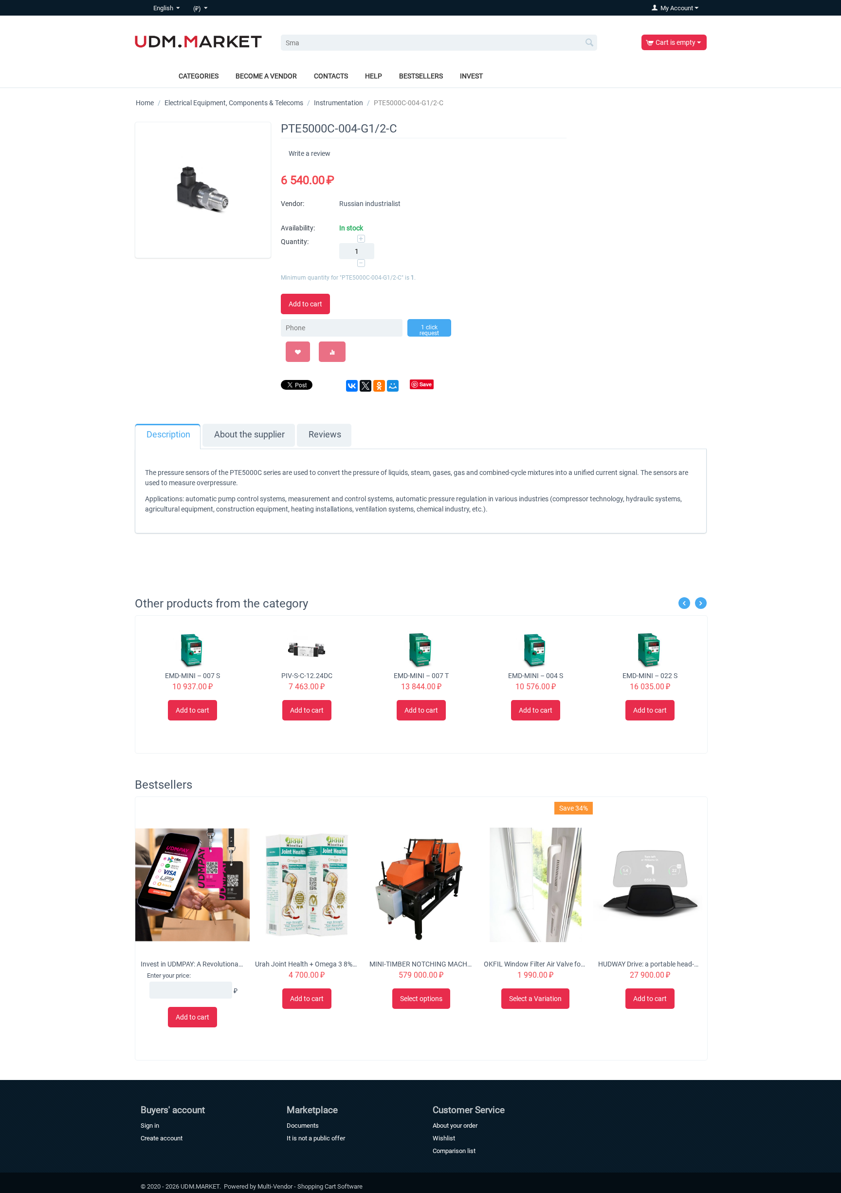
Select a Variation (535, 999)
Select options (421, 999)
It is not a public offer (316, 1138)
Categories (199, 76)
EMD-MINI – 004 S (535, 676)
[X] (365, 386)
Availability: (298, 228)
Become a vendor (266, 76)
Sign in (150, 1125)
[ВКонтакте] (352, 386)
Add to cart (305, 304)
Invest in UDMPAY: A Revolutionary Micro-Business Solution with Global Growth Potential (192, 964)
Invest (471, 76)
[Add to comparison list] (332, 351)
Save (426, 384)
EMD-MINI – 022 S (649, 676)
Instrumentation (338, 103)
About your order (455, 1125)
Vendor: (292, 204)
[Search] (590, 43)
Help (373, 76)
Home (145, 103)
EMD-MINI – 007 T (421, 676)
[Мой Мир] (393, 386)
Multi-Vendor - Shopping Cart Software (310, 1186)
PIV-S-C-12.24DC (306, 676)
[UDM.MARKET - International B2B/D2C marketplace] (198, 41)
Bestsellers (421, 76)
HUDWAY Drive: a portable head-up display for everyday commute (649, 964)
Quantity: (295, 242)
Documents (303, 1125)
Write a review (309, 153)
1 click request (429, 330)
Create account (162, 1138)
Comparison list (454, 1151)
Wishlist (444, 1138)
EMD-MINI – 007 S (192, 676)
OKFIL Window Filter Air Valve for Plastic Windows (535, 964)
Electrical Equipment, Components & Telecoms (234, 103)
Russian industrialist (370, 204)
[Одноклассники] (379, 386)
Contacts (331, 76)
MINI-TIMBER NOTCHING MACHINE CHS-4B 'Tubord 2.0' (421, 964)
